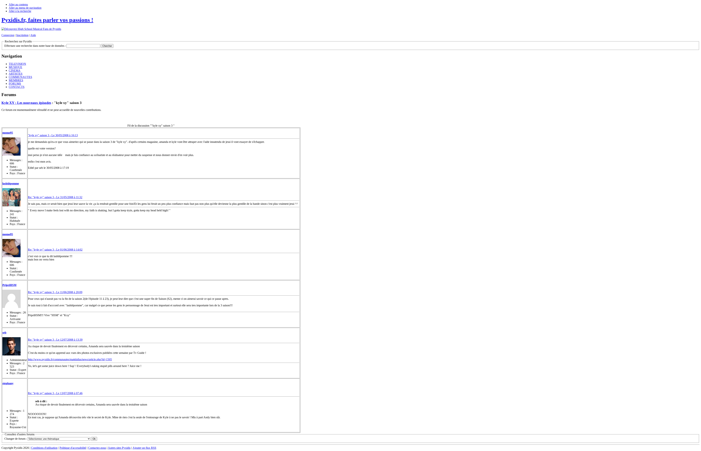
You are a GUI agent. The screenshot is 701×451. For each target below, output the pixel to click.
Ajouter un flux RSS (144, 447)
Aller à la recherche (20, 11)
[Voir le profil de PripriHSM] (11, 299)
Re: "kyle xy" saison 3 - (55, 197)
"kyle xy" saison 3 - (53, 135)
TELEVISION (17, 63)
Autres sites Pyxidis (119, 447)
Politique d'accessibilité (73, 447)
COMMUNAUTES (20, 77)
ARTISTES (15, 73)
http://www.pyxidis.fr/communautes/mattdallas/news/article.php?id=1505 (70, 359)
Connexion (7, 35)
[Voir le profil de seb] (11, 346)
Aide (33, 35)
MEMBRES (16, 80)
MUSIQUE (15, 67)
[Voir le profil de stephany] (11, 397)
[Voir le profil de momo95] (11, 146)
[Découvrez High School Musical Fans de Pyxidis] (31, 29)
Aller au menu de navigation (25, 7)
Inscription (22, 35)
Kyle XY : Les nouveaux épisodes (26, 103)
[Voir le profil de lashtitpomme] (11, 197)
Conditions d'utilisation (44, 447)
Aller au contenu (18, 4)
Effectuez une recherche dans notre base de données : (35, 45)
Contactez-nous (97, 447)
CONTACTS (16, 86)
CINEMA (14, 70)
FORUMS (15, 83)
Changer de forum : (16, 438)
